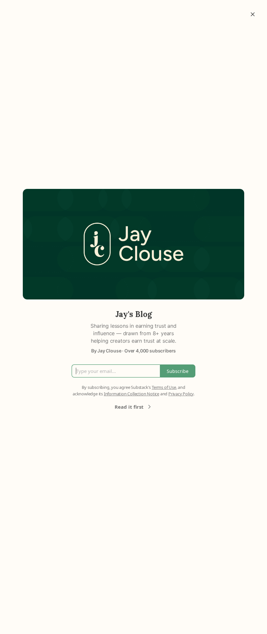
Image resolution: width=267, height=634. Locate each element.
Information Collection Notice (131, 394)
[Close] (252, 14)
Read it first (129, 406)
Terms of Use (164, 387)
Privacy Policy (180, 394)
